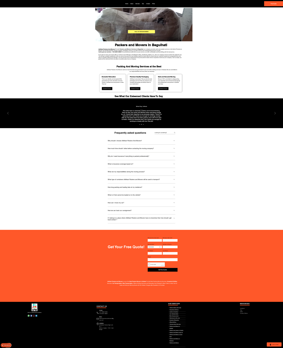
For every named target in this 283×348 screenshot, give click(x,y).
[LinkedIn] (36, 316)
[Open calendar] (160, 247)
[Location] (98, 323)
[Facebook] (31, 316)
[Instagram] (34, 316)
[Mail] (98, 319)
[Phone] (98, 313)
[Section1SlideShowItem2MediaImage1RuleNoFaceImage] (141, 124)
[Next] (275, 113)
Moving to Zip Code (167, 237)
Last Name (165, 250)
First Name (150, 250)
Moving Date (151, 244)
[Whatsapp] (29, 316)
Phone (149, 256)
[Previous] (8, 113)
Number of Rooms (167, 244)
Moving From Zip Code (153, 237)
